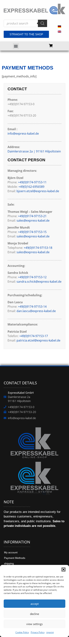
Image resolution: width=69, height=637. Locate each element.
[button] (63, 569)
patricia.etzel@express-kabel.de (38, 340)
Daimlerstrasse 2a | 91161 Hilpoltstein (34, 151)
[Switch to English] (59, 31)
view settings (34, 624)
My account (10, 552)
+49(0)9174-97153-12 (32, 277)
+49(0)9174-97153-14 (32, 307)
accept (35, 604)
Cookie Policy (22, 632)
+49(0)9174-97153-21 (32, 216)
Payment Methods (14, 557)
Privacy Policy (38, 632)
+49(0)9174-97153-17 (33, 336)
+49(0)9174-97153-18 (38, 248)
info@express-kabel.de (23, 133)
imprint (50, 632)
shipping (9, 563)
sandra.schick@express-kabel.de (39, 282)
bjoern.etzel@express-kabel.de (38, 191)
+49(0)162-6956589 (31, 187)
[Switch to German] (59, 26)
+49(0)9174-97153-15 (32, 232)
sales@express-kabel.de (33, 220)
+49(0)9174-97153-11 (32, 182)
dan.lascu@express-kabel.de (36, 311)
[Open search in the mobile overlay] (26, 23)
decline (34, 614)
